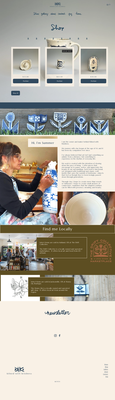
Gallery (106, 369)
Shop (106, 367)
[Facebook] (59, 335)
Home (106, 364)
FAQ (106, 377)
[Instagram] (55, 335)
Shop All (15, 93)
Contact (105, 374)
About (106, 372)
